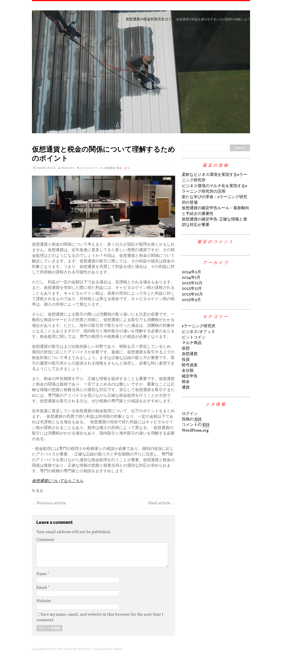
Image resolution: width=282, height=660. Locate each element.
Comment (45, 540)
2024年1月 (191, 277)
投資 (186, 360)
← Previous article (49, 502)
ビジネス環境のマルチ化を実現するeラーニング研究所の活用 (214, 188)
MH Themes (115, 649)
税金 (119, 167)
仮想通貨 (109, 167)
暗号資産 (190, 365)
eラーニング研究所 (198, 326)
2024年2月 (191, 272)
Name (42, 574)
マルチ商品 (192, 343)
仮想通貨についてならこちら (57, 481)
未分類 (188, 371)
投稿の (192, 419)
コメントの (196, 425)
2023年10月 (192, 294)
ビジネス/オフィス (91, 167)
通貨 (39, 491)
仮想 (186, 348)
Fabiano (67, 167)
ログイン (190, 414)
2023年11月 (192, 288)
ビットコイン (194, 337)
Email (42, 587)
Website (43, 601)
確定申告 (190, 376)
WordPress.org (195, 430)
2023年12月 (192, 283)
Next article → (161, 502)
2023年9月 (191, 300)
